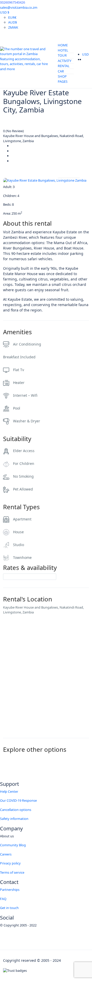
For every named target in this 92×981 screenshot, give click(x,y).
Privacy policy (10, 863)
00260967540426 (12, 2)
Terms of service (12, 872)
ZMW (13, 27)
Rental (64, 66)
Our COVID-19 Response (18, 800)
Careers (6, 854)
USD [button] (85, 54)
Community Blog (13, 845)
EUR (12, 17)
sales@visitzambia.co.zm (18, 7)
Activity (64, 60)
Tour (62, 55)
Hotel (63, 50)
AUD (12, 22)
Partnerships (9, 889)
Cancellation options (15, 809)
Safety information (14, 818)
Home (63, 45)
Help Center (9, 791)
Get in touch (9, 907)
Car (61, 71)
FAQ (3, 898)
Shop (62, 76)
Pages (62, 81)
